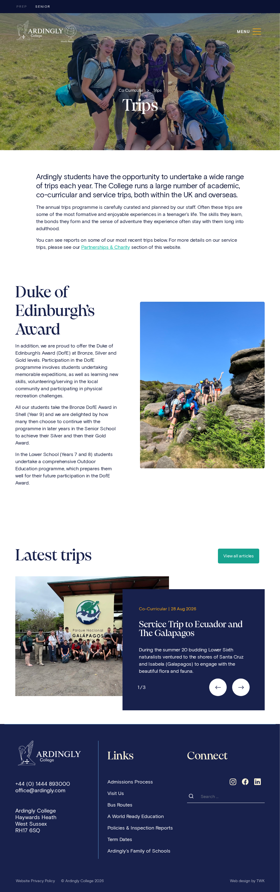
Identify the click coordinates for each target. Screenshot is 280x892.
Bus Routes (119, 805)
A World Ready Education (135, 816)
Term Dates (119, 839)
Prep (21, 6)
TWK (260, 881)
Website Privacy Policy (35, 881)
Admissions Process (130, 782)
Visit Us (115, 793)
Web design (240, 881)
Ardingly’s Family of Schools (138, 851)
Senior (42, 6)
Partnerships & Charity (105, 247)
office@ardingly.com (40, 790)
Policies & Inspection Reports (140, 828)
